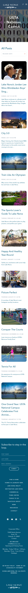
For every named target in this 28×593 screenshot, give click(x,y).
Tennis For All (8, 366)
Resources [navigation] (14, 507)
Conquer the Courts (12, 329)
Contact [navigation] (14, 511)
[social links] (8, 519)
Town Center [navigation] (14, 495)
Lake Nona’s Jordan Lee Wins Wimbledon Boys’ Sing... (13, 88)
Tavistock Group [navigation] (14, 501)
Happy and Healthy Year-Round (11, 253)
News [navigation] (14, 504)
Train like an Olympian (13, 175)
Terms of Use (20, 565)
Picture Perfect (9, 292)
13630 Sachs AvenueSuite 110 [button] (14, 533)
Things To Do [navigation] (14, 498)
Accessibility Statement (14, 567)
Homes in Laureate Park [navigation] (14, 482)
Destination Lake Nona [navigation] (14, 489)
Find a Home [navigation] (14, 479)
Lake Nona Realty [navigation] (14, 486)
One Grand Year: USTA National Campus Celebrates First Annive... (13, 409)
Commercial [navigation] (14, 492)
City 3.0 (5, 133)
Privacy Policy (10, 565)
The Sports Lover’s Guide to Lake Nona (12, 212)
